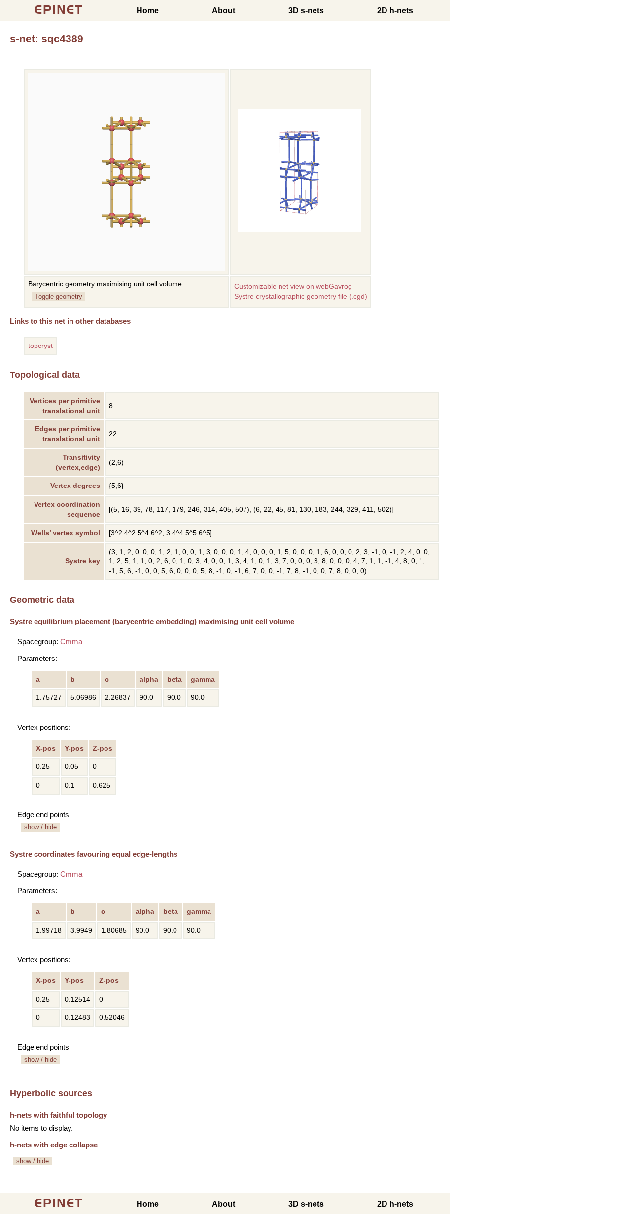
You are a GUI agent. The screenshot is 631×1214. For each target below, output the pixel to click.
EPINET (59, 9)
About (223, 10)
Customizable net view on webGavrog (293, 286)
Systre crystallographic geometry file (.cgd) (300, 296)
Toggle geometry (58, 296)
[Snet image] (299, 230)
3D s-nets (306, 10)
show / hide (40, 827)
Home (148, 10)
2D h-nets (395, 10)
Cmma (71, 641)
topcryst (40, 345)
